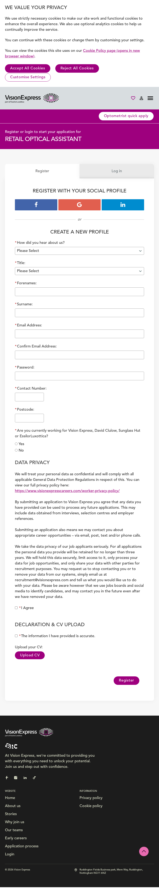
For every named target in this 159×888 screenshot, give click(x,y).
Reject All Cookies (77, 68)
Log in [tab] (117, 171)
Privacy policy (91, 798)
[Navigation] (150, 98)
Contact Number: (31, 388)
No (21, 450)
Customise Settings (28, 77)
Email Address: (28, 325)
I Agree (26, 608)
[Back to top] (144, 851)
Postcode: (24, 409)
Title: (20, 263)
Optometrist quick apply (126, 116)
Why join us (14, 822)
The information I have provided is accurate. (57, 636)
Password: (24, 367)
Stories (11, 814)
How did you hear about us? (40, 243)
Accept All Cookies (27, 68)
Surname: (24, 304)
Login (9, 854)
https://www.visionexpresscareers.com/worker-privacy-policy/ (67, 491)
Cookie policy (91, 806)
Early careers (16, 838)
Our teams (14, 830)
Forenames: (26, 283)
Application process (22, 846)
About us (12, 806)
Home (10, 798)
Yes (21, 444)
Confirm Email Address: (36, 346)
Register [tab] (42, 171)
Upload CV (30, 655)
